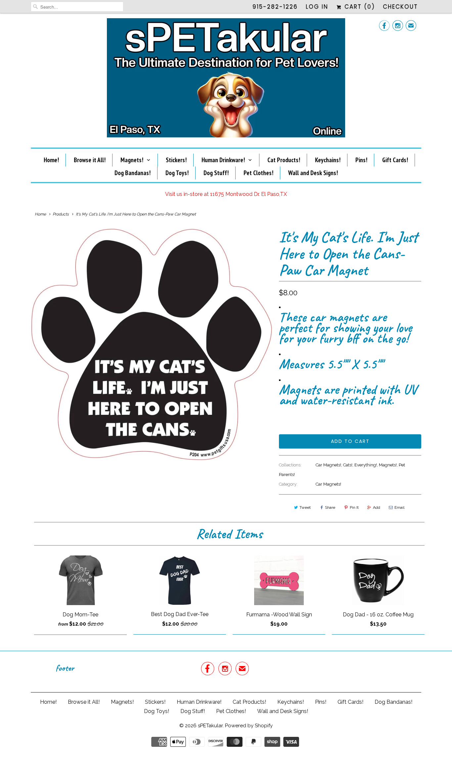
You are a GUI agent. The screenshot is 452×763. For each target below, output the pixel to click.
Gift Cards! (395, 160)
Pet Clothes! (258, 173)
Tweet (305, 507)
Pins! (361, 160)
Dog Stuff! (216, 173)
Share (330, 507)
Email (399, 507)
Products (61, 214)
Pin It (354, 507)
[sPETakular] (226, 79)
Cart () (358, 7)
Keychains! (327, 160)
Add (376, 507)
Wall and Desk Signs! (313, 173)
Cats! (347, 464)
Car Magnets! (328, 464)
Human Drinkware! (223, 160)
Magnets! (131, 160)
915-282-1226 (275, 7)
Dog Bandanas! (132, 173)
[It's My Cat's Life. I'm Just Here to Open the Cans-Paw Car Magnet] (151, 344)
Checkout (400, 7)
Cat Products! (283, 160)
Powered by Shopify (249, 726)
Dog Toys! (177, 173)
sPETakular (210, 726)
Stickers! (176, 160)
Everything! (365, 464)
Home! (51, 160)
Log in (317, 7)
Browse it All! (90, 160)
